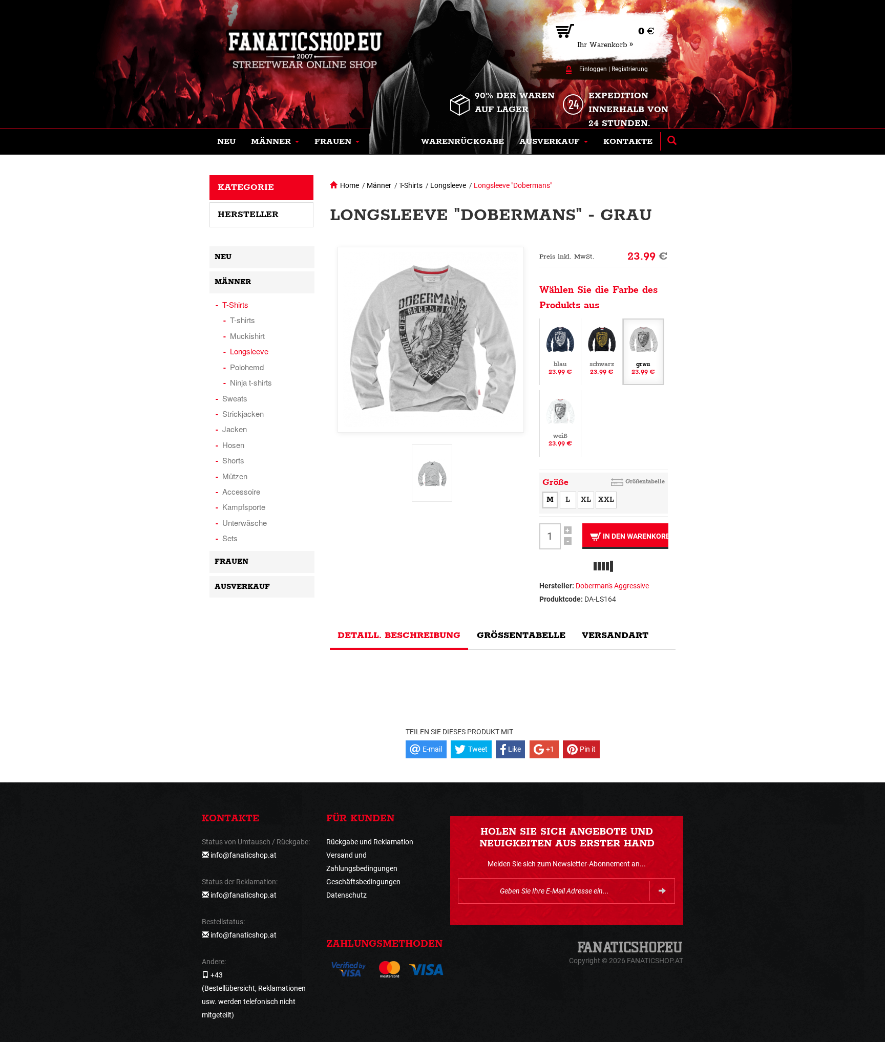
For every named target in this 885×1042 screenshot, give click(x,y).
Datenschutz (346, 895)
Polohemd (247, 366)
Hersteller (248, 214)
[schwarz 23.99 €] (601, 351)
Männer (379, 185)
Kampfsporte (243, 506)
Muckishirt (247, 335)
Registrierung (630, 69)
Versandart (615, 635)
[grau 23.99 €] (643, 351)
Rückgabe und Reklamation (369, 842)
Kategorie (246, 187)
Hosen (233, 444)
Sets (230, 538)
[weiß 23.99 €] (560, 422)
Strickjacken (243, 413)
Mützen (234, 476)
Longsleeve (448, 185)
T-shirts (242, 319)
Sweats (234, 398)
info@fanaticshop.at (243, 855)
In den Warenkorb (634, 536)
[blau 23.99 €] (560, 351)
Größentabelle (645, 481)
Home (349, 185)
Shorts (233, 460)
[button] (275, 142)
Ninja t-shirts (251, 382)
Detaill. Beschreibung (399, 635)
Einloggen (593, 69)
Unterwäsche (244, 522)
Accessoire (241, 491)
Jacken (234, 428)
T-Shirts (411, 185)
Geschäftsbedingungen (363, 882)
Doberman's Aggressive (612, 586)
